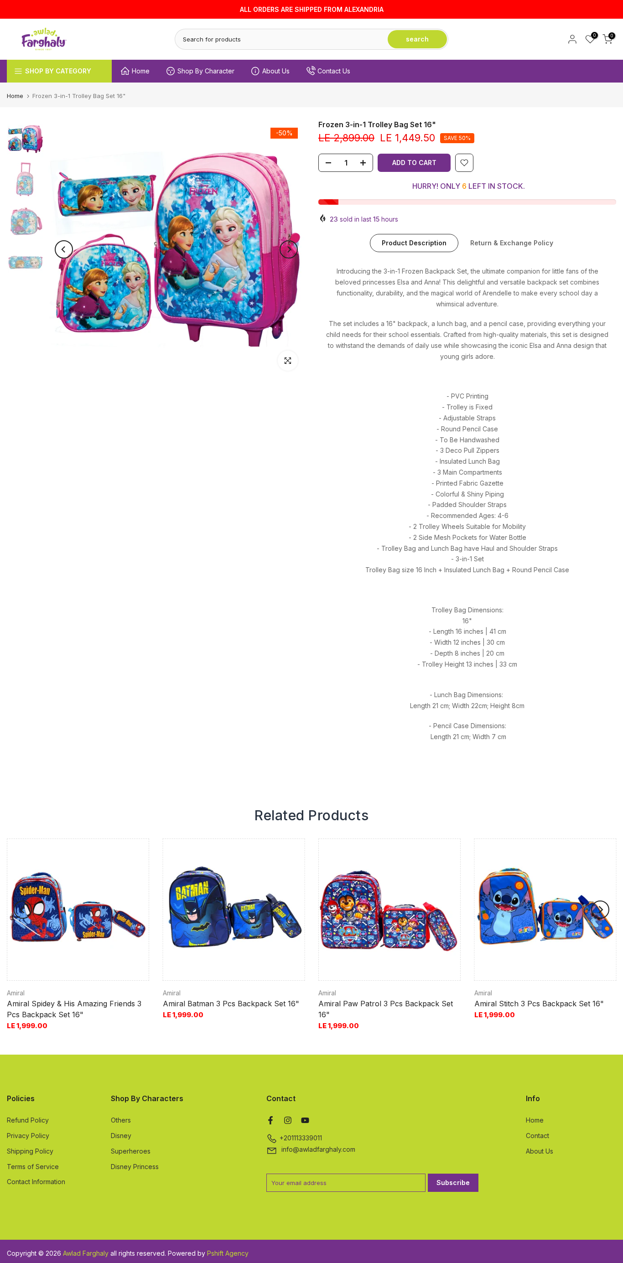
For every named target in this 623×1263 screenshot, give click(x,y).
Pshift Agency (228, 1253)
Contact (537, 1135)
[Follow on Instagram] (288, 1120)
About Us (276, 71)
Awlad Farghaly (86, 1253)
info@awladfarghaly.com (318, 1149)
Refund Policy (28, 1120)
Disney (121, 1135)
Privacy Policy (28, 1135)
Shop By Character (205, 71)
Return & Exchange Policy (511, 243)
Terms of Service (33, 1166)
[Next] (289, 249)
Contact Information (36, 1181)
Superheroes (131, 1151)
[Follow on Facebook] (270, 1120)
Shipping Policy (30, 1151)
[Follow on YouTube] (305, 1120)
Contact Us (333, 71)
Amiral (16, 993)
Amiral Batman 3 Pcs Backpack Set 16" (231, 1004)
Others (121, 1120)
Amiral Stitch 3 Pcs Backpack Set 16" (539, 1004)
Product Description (414, 243)
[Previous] (64, 249)
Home (141, 71)
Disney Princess (135, 1166)
